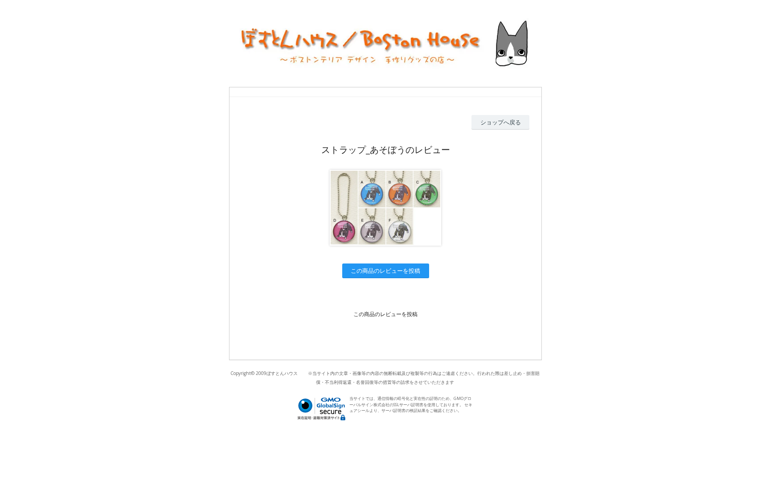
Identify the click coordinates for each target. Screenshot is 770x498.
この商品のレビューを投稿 (385, 271)
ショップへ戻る (500, 122)
